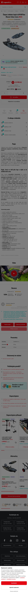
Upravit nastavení (14, 587)
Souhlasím (14, 583)
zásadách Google (11, 579)
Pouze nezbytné (14, 591)
